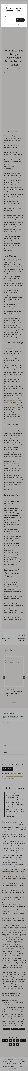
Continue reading (14, 24)
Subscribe (20, 20)
